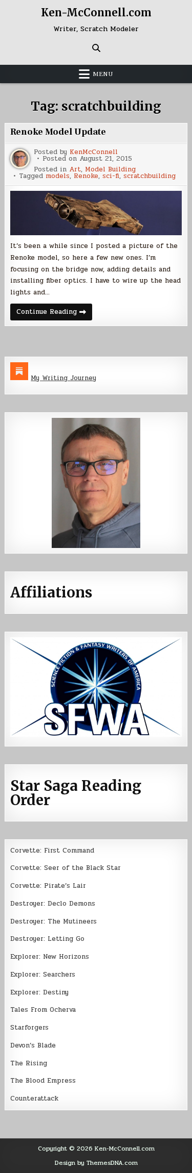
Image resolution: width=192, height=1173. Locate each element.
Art (75, 169)
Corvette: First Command (52, 850)
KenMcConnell (94, 152)
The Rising (28, 1063)
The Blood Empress (43, 1081)
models (58, 176)
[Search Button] (96, 48)
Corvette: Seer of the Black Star (65, 868)
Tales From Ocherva (43, 1010)
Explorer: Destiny (39, 992)
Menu (103, 74)
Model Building (110, 169)
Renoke (86, 176)
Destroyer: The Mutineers (53, 921)
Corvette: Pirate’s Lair (48, 886)
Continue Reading (54, 313)
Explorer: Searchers (42, 974)
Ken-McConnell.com (96, 12)
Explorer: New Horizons (49, 957)
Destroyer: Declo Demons (52, 904)
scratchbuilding (149, 176)
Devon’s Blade (33, 1045)
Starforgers (29, 1027)
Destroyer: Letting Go (47, 939)
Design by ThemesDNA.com (96, 1163)
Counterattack (34, 1098)
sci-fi (110, 176)
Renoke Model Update (58, 132)
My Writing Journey (63, 378)
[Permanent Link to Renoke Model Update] (95, 213)
